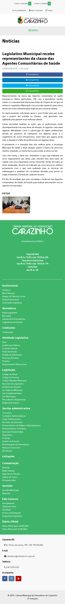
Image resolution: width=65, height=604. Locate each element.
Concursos (7, 413)
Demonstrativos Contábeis (14, 429)
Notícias (6, 468)
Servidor (7, 486)
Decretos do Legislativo (13, 384)
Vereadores (9, 308)
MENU (34, 30)
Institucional (10, 286)
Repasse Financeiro (11, 448)
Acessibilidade (20, 10)
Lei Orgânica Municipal (12, 390)
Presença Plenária (10, 358)
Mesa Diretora (8, 293)
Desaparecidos (9, 480)
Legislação (8, 370)
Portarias (6, 438)
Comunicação (10, 463)
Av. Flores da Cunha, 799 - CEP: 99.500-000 (24, 545)
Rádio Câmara (8, 471)
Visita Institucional (10, 300)
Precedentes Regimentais (14, 400)
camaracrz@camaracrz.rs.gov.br (21, 556)
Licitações (8, 456)
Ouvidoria (6, 510)
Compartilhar (33, 74)
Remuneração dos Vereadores (15, 445)
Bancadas (6, 316)
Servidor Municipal (10, 490)
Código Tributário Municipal (14, 381)
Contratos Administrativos (14, 416)
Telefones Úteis (9, 507)
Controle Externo (10, 349)
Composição (7, 332)
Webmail (6, 493)
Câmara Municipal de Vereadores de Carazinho (32, 20)
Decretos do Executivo (12, 422)
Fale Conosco (10, 499)
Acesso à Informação (11, 513)
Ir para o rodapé (42, 4)
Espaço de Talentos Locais (14, 296)
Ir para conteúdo (22, 4)
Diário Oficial (10, 522)
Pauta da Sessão (9, 352)
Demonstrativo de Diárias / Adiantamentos (21, 426)
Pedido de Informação (12, 355)
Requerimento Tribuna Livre (14, 364)
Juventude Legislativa (12, 303)
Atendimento (8, 503)
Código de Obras (9, 374)
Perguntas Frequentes (12, 516)
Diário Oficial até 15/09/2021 (14, 529)
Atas (4, 342)
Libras (50, 10)
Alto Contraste (37, 10)
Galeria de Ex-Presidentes (13, 319)
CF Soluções (32, 599)
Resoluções (7, 451)
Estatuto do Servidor (11, 387)
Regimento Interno (11, 403)
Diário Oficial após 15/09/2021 (15, 526)
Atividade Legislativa (15, 338)
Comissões (8, 328)
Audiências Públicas (11, 345)
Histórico (6, 290)
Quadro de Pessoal (10, 441)
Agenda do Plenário (11, 474)
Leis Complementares (12, 393)
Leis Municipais (9, 397)
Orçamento (7, 435)
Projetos (6, 361)
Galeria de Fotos (9, 477)
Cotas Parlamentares (11, 419)
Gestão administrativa (16, 408)
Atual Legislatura (9, 313)
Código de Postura (10, 377)
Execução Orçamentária (12, 432)
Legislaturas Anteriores (12, 322)
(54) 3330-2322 (12, 567)
